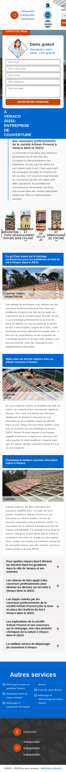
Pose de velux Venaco (50, 690)
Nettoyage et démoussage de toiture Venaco (50, 699)
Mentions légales (51, 768)
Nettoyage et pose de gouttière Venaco (18, 686)
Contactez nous (16, 31)
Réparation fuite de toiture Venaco (16, 695)
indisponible (27, 11)
